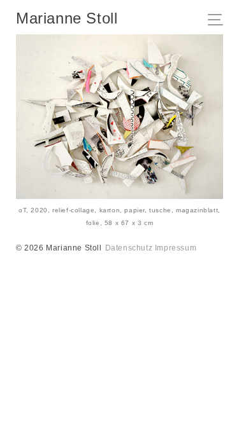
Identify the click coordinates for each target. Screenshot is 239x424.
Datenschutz (129, 247)
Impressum (175, 247)
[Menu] (219, 21)
